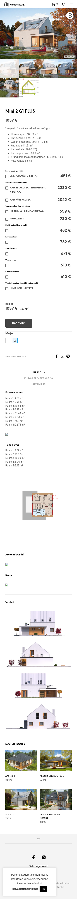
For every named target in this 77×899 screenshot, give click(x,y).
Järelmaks (38, 384)
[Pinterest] (69, 357)
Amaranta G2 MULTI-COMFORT (50, 816)
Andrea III (10, 775)
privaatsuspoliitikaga (25, 888)
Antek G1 (9, 814)
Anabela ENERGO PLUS (52, 775)
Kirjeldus (38, 372)
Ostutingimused (38, 866)
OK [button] (43, 888)
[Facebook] (58, 357)
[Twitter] (63, 357)
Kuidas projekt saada (38, 378)
